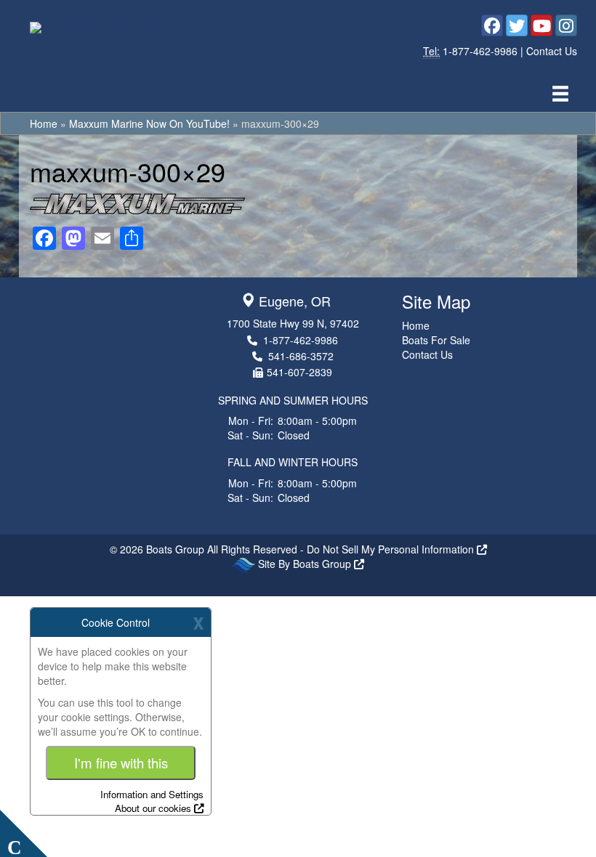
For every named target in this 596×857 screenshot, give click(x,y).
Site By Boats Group (306, 563)
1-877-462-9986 (481, 51)
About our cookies (153, 808)
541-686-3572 (301, 356)
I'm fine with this (121, 762)
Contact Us (551, 51)
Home (43, 123)
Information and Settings (152, 794)
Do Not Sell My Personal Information (392, 549)
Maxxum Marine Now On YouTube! (149, 123)
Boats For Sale (436, 340)
